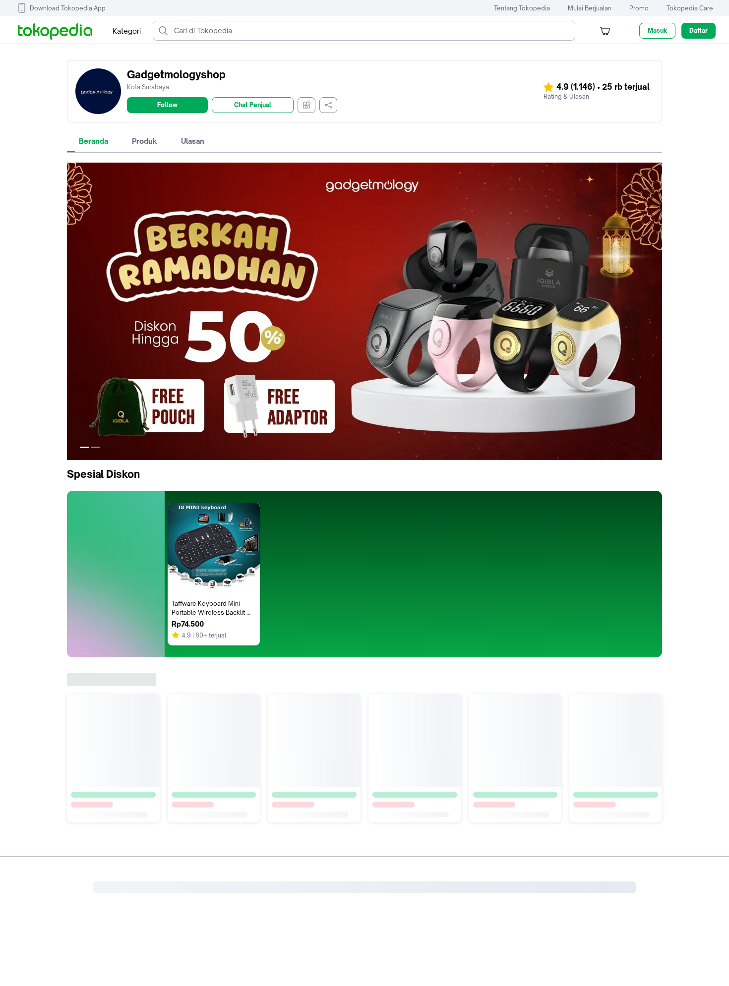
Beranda (93, 141)
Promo (639, 8)
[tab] (93, 141)
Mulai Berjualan (589, 8)
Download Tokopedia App (68, 8)
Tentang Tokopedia (522, 8)
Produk (144, 141)
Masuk (657, 30)
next (654, 311)
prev (75, 311)
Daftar (698, 30)
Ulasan (192, 141)
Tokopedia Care (690, 8)
